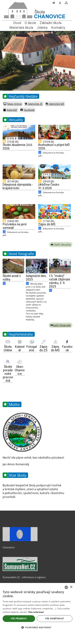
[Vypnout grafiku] (60, 4)
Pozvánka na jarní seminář (15, 226)
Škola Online (14, 104)
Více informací (36, 612)
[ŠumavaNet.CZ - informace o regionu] (20, 570)
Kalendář (12, 110)
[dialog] (37, 608)
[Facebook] (67, 341)
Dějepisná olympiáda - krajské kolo (18, 186)
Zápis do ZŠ (43, 348)
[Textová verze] (70, 3)
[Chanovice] (19, 4)
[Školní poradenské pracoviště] (8, 361)
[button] (37, 627)
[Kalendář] (19, 341)
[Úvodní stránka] (54, 4)
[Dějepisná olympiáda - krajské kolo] (19, 171)
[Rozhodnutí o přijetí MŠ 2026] (54, 132)
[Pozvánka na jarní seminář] (19, 211)
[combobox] (66, 587)
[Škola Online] (8, 341)
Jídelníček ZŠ (35, 104)
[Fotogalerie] (31, 341)
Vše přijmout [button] (19, 618)
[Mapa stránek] (66, 4)
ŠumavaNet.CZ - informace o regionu (24, 577)
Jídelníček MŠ (56, 104)
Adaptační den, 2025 (36, 277)
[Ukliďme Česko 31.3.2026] (54, 171)
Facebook (29, 110)
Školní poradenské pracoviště (8, 374)
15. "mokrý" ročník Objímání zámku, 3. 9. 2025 (59, 281)
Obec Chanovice (20, 370)
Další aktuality (62, 244)
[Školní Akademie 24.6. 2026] (19, 132)
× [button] (71, 587)
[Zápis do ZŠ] (43, 341)
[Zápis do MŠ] (54, 211)
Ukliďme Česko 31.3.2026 (48, 186)
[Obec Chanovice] (19, 361)
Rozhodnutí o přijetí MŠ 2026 (54, 146)
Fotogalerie (31, 348)
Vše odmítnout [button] (54, 618)
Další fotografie (62, 325)
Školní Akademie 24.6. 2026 (18, 146)
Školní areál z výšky (12, 277)
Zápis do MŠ (46, 224)
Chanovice (9, 547)
